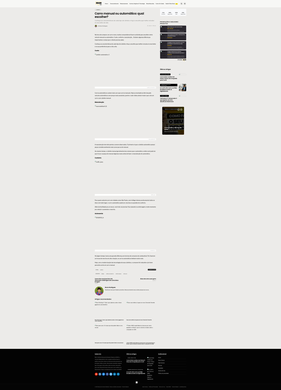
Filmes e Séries (164, 95)
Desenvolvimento (114, 3)
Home (106, 3)
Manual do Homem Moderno (171, 109)
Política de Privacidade (153, 386)
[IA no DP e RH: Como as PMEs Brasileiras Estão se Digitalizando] (182, 87)
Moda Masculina (150, 3)
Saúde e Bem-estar (171, 3)
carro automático (110, 273)
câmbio (102, 273)
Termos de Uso (161, 370)
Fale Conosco (161, 362)
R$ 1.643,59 (170, 28)
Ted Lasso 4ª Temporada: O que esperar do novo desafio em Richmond (168, 99)
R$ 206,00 (169, 37)
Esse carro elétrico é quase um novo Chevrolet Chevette (139, 320)
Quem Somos (161, 360)
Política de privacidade (163, 373)
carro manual (118, 273)
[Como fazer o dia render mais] (173, 121)
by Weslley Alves (183, 386)
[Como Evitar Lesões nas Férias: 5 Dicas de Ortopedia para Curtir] (182, 77)
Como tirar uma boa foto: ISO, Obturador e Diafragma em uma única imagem (106, 281)
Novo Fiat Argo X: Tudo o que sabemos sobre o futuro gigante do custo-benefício (109, 320)
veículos (125, 273)
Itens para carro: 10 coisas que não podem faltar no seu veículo (109, 342)
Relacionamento (124, 3)
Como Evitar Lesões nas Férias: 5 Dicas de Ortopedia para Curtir (168, 78)
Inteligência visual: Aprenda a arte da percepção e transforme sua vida (175, 43)
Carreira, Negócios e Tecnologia (137, 3)
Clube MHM (168, 386)
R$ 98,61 (169, 45)
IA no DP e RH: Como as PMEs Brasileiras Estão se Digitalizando (168, 89)
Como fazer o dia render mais (173, 128)
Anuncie (160, 365)
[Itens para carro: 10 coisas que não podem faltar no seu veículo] (109, 332)
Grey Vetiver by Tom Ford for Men (174, 27)
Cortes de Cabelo (160, 3)
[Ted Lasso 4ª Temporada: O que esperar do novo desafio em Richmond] (182, 98)
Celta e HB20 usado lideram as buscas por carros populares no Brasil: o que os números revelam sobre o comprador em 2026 (140, 343)
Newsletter (160, 368)
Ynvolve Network (175, 386)
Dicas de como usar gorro (148, 279)
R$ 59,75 (169, 54)
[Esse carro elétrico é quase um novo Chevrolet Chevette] (141, 309)
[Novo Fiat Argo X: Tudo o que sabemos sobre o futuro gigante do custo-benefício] (109, 309)
